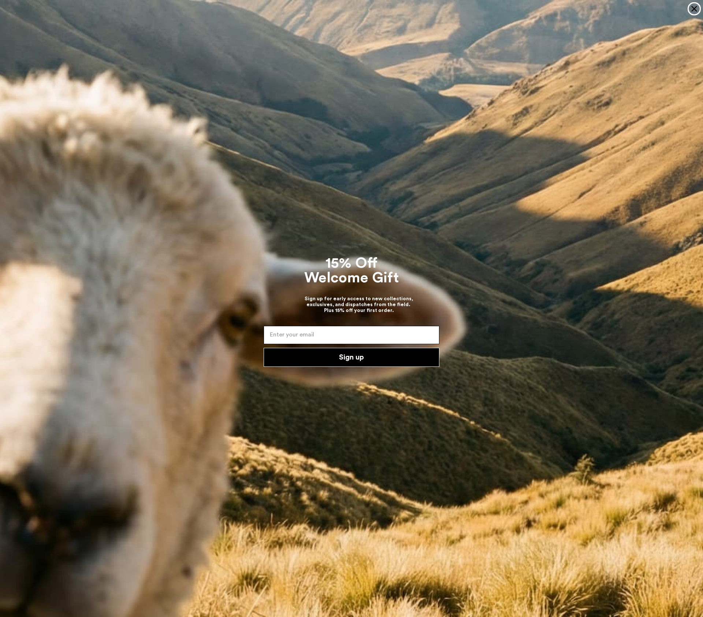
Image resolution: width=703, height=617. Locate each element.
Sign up (351, 357)
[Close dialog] (694, 9)
